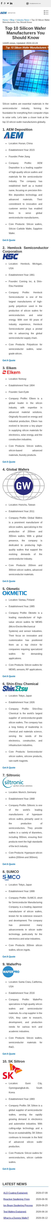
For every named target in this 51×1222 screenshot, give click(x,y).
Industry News (22, 20)
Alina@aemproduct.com (35, 3)
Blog (12, 20)
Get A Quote (9, 240)
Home (5, 20)
